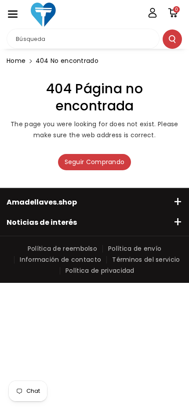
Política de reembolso (62, 248)
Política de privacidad (99, 270)
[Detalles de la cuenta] (152, 12)
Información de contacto (60, 259)
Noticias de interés (42, 222)
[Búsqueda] (172, 39)
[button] (12, 14)
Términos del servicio (146, 259)
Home (16, 60)
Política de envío (134, 248)
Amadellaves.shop (42, 202)
